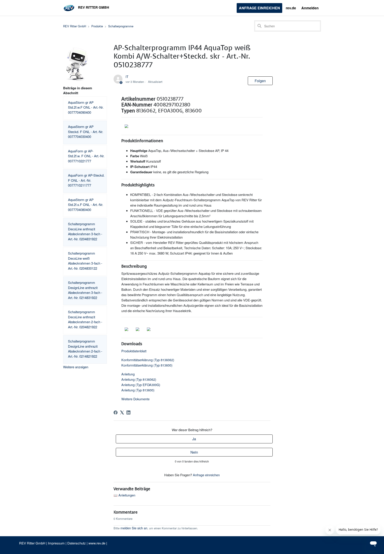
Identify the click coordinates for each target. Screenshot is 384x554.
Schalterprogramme (120, 26)
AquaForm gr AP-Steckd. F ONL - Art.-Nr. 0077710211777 (86, 180)
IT (127, 76)
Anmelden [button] (310, 7)
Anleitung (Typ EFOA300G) (140, 384)
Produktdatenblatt (133, 351)
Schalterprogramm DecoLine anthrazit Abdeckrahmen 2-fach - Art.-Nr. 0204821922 (85, 319)
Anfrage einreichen (259, 7)
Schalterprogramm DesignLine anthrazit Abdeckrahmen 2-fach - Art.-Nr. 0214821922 (85, 349)
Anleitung (128, 374)
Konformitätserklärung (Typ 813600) (146, 365)
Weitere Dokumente (135, 399)
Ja (194, 438)
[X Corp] (122, 413)
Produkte (97, 26)
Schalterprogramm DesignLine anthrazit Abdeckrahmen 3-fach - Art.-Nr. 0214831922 (85, 290)
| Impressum (56, 543)
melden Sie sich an (133, 528)
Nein (194, 452)
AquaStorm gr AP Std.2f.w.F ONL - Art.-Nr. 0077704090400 (86, 107)
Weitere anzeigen (75, 367)
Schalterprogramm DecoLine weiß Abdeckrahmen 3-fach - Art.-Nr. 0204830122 (85, 261)
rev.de (291, 7)
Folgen (260, 80)
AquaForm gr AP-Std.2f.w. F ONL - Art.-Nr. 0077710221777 (86, 156)
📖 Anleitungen (124, 495)
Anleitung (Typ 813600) (137, 390)
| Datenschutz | (77, 543)
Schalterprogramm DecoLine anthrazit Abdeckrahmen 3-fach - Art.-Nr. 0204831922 (85, 231)
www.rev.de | (97, 543)
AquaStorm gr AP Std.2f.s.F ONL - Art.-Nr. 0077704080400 (85, 204)
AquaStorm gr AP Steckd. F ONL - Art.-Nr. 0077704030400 (85, 131)
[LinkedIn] (128, 413)
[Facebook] (116, 413)
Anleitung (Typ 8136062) (138, 379)
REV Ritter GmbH (74, 26)
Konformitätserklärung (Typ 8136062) (147, 359)
